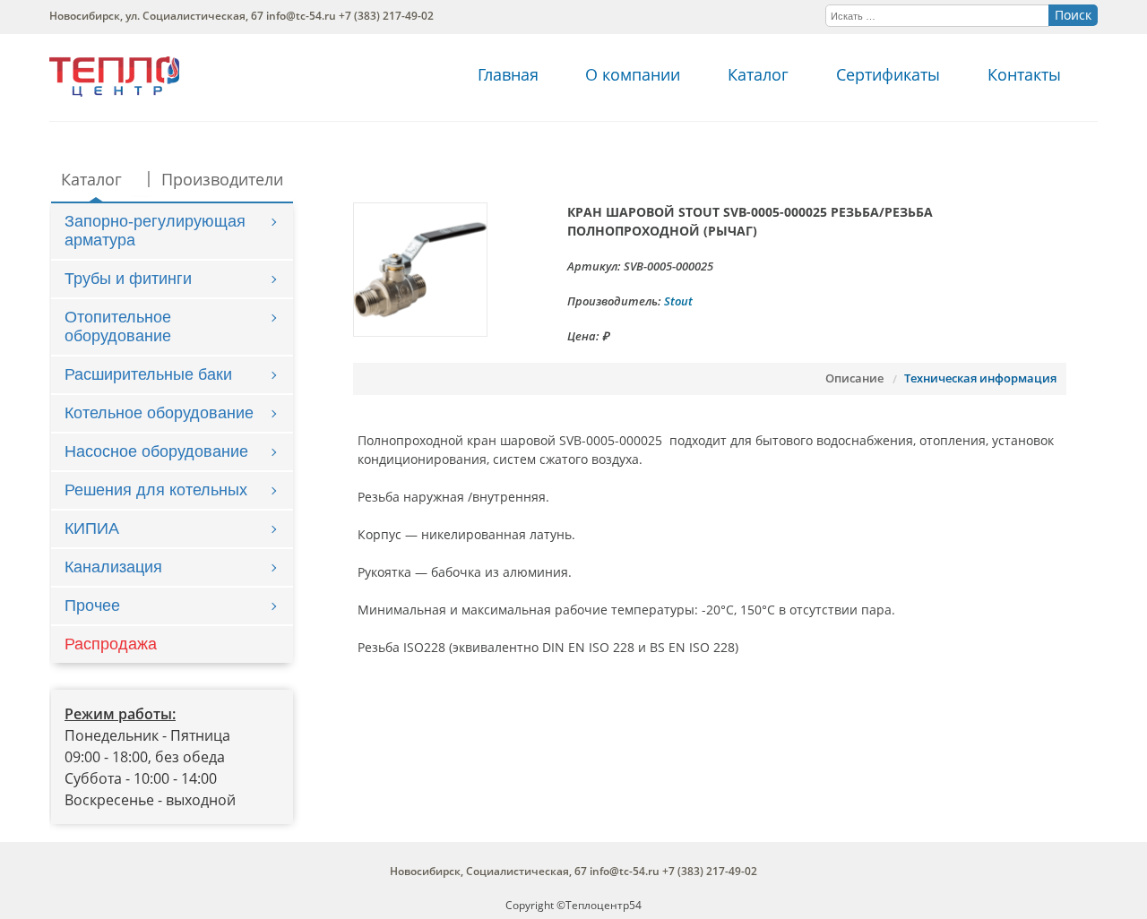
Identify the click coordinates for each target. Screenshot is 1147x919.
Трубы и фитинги (128, 279)
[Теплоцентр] (114, 91)
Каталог (758, 74)
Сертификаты (888, 74)
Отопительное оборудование (118, 326)
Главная (508, 74)
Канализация (113, 567)
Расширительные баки (148, 374)
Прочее (92, 605)
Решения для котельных (156, 490)
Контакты (1024, 74)
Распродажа (111, 644)
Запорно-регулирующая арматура (155, 230)
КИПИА (92, 528)
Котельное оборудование (159, 413)
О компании (632, 74)
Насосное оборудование (156, 451)
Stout (678, 301)
